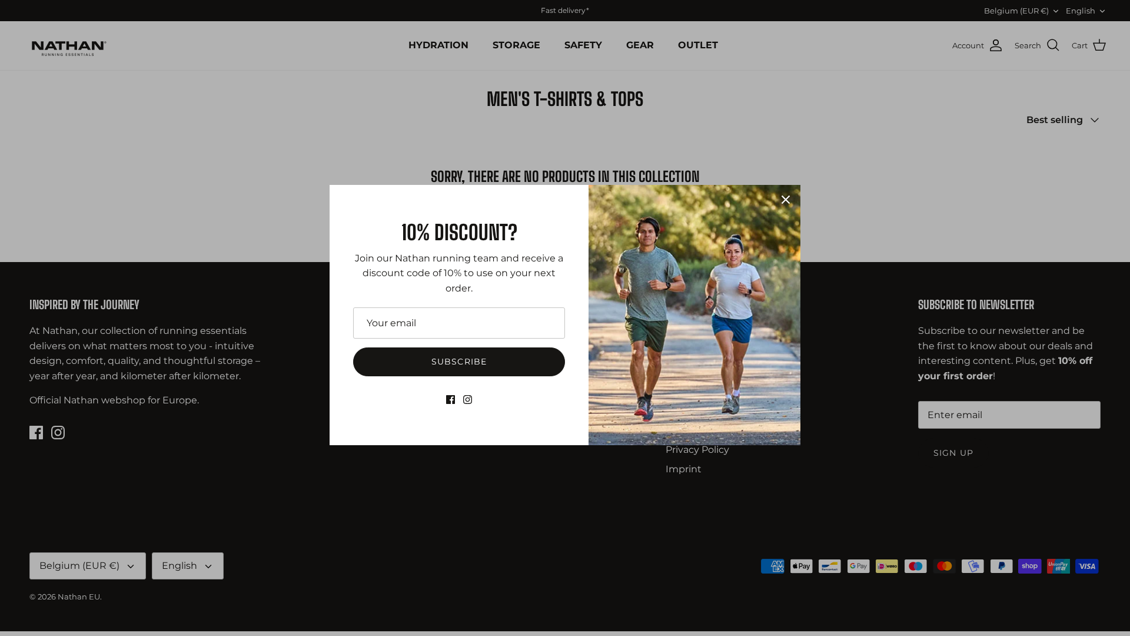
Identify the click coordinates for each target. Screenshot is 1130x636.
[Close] (786, 200)
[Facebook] (450, 399)
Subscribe (459, 361)
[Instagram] (467, 399)
